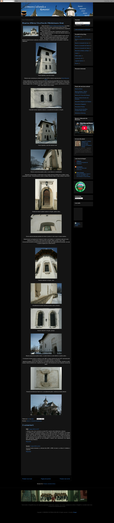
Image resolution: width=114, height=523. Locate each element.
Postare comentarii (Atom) (49, 483)
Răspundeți (28, 441)
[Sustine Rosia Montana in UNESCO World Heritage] (80, 191)
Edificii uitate (78, 55)
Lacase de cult (78, 58)
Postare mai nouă (27, 478)
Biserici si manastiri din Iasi (81, 43)
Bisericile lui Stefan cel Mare (82, 50)
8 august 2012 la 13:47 (34, 429)
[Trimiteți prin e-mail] (37, 419)
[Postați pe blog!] (39, 419)
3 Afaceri (79, 161)
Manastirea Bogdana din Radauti (83, 101)
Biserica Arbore (78, 88)
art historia (79, 166)
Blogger (75, 512)
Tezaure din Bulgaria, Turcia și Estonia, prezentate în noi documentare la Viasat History (83, 175)
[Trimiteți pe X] (40, 419)
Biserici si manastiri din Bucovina (34, 421)
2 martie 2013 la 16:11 (35, 446)
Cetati (76, 53)
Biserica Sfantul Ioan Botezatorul (57, 25)
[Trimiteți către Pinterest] (43, 419)
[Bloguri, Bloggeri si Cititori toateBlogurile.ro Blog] (78, 225)
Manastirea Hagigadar (80, 104)
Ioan (29, 418)
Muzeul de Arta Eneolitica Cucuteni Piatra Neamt (81, 110)
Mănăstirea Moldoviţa (80, 113)
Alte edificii (77, 36)
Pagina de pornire (46, 478)
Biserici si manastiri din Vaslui (82, 48)
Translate (87, 25)
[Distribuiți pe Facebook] (42, 419)
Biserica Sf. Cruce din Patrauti (82, 95)
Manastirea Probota (80, 106)
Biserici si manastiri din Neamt (82, 45)
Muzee (76, 63)
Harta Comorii (80, 172)
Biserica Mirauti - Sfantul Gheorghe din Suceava (81, 92)
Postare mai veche (65, 478)
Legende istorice (79, 60)
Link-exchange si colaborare (82, 29)
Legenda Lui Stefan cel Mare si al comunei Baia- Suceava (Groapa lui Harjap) (86, 144)
